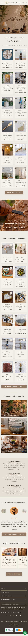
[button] (20, 2)
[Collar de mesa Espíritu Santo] (7, 320)
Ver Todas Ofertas (14, 192)
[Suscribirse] (26, 606)
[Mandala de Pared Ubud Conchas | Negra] (21, 78)
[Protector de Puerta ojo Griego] (7, 344)
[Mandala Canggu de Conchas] (7, 54)
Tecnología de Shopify (14, 626)
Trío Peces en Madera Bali (21, 112)
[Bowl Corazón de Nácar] (7, 297)
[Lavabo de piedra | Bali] (21, 320)
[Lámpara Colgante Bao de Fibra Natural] (7, 78)
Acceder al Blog (14, 576)
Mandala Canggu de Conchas (7, 64)
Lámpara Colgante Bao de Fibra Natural (7, 87)
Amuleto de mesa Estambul (20, 306)
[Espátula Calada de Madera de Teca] (7, 126)
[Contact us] (25, 633)
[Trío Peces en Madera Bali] (21, 103)
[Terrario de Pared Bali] (21, 367)
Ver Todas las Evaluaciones (14, 536)
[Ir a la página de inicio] (11, 3)
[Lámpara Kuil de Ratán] (7, 150)
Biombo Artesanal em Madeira (7, 377)
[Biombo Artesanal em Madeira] (7, 367)
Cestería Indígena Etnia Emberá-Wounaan (21, 282)
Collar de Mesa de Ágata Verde (7, 281)
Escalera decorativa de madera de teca (20, 183)
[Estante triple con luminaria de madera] (21, 248)
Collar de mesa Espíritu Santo (8, 330)
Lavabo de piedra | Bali (21, 330)
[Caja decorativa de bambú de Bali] (7, 173)
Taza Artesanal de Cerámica (7, 112)
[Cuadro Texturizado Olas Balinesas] (21, 126)
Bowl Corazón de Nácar (7, 306)
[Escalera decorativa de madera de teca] (21, 173)
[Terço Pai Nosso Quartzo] (7, 248)
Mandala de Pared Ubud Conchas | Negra (21, 88)
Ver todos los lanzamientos (14, 386)
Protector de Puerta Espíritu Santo (21, 353)
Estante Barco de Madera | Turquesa (20, 64)
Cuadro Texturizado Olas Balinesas (21, 136)
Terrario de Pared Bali (21, 377)
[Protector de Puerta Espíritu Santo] (21, 344)
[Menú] (1, 2)
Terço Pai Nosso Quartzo (7, 258)
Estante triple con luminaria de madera (20, 258)
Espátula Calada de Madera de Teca (8, 136)
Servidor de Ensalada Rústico (20, 159)
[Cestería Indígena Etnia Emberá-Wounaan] (21, 272)
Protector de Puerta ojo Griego (7, 353)
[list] (14, 477)
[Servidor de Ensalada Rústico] (21, 150)
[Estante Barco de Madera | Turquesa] (21, 54)
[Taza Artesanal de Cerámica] (7, 103)
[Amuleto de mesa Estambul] (21, 297)
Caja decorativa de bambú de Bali (8, 183)
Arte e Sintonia (8, 623)
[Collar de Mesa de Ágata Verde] (7, 272)
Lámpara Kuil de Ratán (7, 159)
